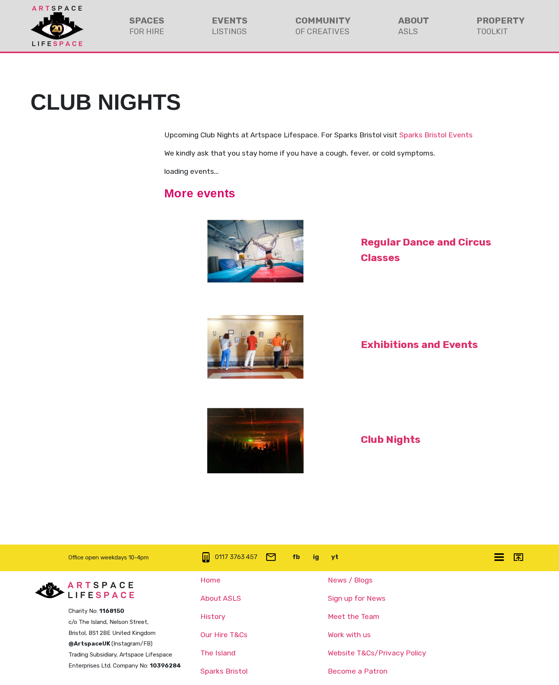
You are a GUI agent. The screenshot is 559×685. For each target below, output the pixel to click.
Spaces (146, 25)
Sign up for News (357, 598)
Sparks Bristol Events (436, 135)
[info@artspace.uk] (271, 558)
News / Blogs (350, 580)
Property (500, 25)
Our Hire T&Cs (224, 634)
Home (210, 580)
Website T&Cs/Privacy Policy (377, 653)
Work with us (349, 634)
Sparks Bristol (224, 671)
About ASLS (220, 598)
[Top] (519, 558)
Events (230, 25)
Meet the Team (354, 616)
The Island (217, 653)
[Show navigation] (499, 558)
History (213, 616)
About (413, 25)
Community (323, 25)
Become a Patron (357, 671)
